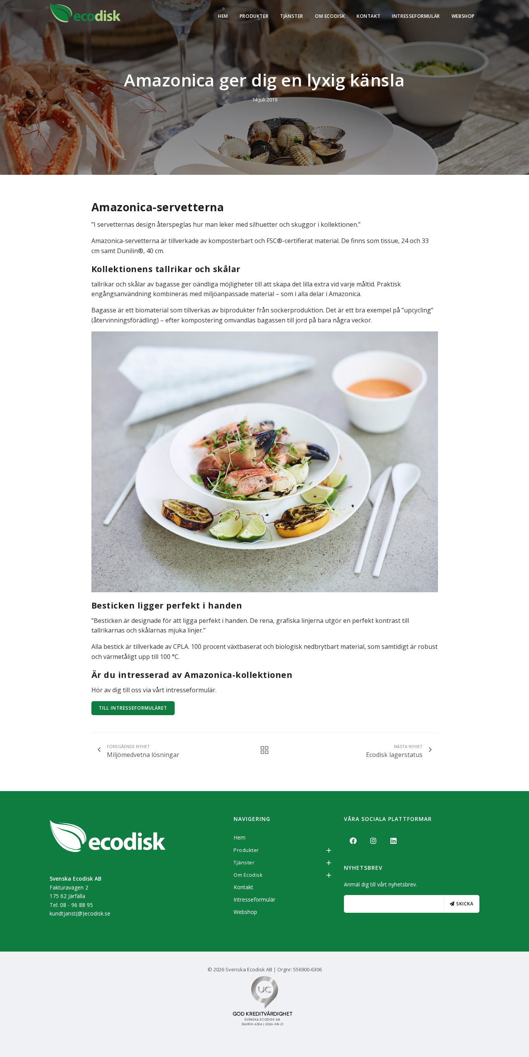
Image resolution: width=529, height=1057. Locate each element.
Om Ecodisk (330, 16)
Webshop (463, 16)
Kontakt (368, 16)
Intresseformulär (416, 16)
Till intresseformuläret (133, 708)
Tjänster (291, 16)
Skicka (464, 903)
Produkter (254, 16)
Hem (223, 16)
